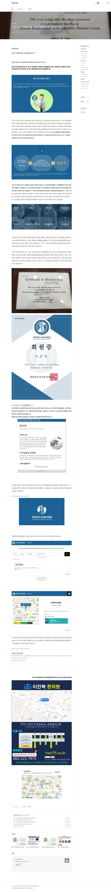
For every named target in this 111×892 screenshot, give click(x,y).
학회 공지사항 (84, 88)
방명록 (29, 9)
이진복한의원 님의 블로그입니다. (22, 861)
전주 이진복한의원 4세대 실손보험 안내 (22, 820)
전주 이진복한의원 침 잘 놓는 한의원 (22, 824)
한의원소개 (16, 815)
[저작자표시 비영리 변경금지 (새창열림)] (29, 806)
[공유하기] (17, 807)
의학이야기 (83, 51)
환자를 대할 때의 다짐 (18, 826)
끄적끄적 (83, 63)
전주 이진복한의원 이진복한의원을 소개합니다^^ (25, 818)
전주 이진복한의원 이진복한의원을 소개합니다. (24, 822)
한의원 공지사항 (85, 84)
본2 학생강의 (84, 74)
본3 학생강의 (84, 76)
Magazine (83, 58)
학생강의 (83, 72)
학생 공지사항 (84, 86)
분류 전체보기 (84, 46)
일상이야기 (83, 61)
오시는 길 (20, 9)
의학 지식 (83, 56)
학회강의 (83, 79)
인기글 (87, 101)
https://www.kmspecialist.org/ (21, 496)
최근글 (82, 101)
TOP (98, 886)
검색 (94, 3)
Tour (82, 65)
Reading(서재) (84, 69)
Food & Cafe (84, 67)
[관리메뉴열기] (108, 3)
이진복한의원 (18, 859)
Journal (83, 54)
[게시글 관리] (19, 807)
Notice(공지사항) (85, 82)
